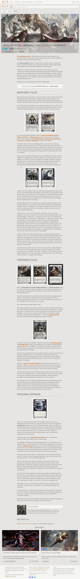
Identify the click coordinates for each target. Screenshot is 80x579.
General (15, 11)
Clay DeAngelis (9, 51)
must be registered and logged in (28, 523)
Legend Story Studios (10, 576)
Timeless (21, 51)
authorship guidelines (38, 568)
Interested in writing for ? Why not (40, 86)
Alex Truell (46, 561)
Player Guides (38, 2)
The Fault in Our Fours (51, 553)
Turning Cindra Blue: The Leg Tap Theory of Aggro (19, 553)
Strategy (10, 11)
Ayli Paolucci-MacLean (10, 561)
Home (11, 2)
